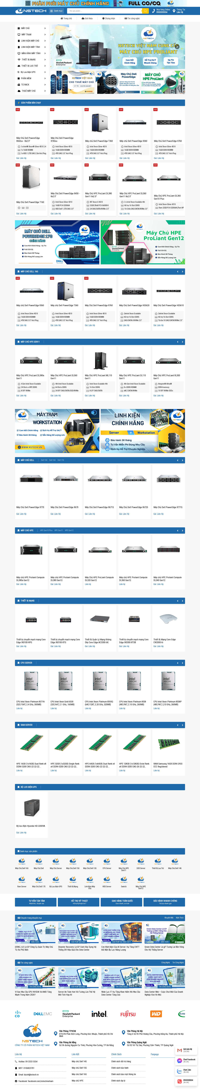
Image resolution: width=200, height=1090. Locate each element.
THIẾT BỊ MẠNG (29, 59)
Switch (124, 886)
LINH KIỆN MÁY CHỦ (30, 40)
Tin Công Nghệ (178, 963)
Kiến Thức (180, 918)
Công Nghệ (165, 963)
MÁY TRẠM (26, 34)
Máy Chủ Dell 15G (72, 868)
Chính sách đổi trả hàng (121, 1061)
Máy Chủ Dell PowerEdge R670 (64, 507)
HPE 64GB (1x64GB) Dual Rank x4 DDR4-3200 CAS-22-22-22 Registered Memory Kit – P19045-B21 (100, 768)
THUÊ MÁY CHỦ (29, 91)
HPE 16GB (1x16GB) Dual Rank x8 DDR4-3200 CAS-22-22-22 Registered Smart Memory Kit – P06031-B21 (31, 768)
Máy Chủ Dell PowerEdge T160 (30, 202)
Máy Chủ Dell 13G (89, 868)
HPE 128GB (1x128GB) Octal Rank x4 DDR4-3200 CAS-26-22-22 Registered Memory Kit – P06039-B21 (134, 768)
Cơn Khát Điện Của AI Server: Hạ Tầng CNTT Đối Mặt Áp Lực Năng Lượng (120, 948)
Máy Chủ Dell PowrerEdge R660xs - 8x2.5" (28, 139)
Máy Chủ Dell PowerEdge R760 (168, 141)
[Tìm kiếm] (145, 11)
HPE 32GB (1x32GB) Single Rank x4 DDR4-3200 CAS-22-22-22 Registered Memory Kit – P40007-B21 (65, 768)
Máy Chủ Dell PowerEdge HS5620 (134, 305)
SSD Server (141, 868)
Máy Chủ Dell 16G (29, 271)
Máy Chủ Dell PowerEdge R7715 (167, 507)
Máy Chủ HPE (27, 530)
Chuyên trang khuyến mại (31, 918)
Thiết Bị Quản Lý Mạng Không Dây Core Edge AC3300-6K (98, 641)
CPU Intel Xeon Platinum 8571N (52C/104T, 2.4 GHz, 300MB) (30, 703)
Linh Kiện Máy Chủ (90, 887)
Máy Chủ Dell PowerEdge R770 (30, 507)
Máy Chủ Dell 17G (38, 886)
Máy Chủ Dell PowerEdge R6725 (133, 507)
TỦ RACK (25, 84)
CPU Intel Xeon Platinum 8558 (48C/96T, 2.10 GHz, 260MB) (132, 703)
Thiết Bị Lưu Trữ (158, 868)
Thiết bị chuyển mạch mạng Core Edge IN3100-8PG (31, 641)
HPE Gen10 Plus (46, 530)
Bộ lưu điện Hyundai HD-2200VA (30, 826)
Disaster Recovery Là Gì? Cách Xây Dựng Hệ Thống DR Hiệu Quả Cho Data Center (77, 948)
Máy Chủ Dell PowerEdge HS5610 (168, 305)
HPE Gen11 (59, 530)
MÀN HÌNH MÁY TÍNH (30, 53)
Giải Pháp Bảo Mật (78, 942)
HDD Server (107, 886)
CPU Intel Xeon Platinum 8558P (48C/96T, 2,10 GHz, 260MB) (167, 703)
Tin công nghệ (133, 18)
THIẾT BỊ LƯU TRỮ (29, 66)
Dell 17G (61, 460)
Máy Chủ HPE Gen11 (30, 342)
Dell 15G (44, 460)
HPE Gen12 (69, 530)
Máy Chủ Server (56, 868)
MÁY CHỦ (25, 28)
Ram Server (26, 725)
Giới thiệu (88, 18)
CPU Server (26, 663)
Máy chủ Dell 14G (79, 1061)
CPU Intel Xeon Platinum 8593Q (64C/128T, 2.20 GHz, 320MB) (99, 703)
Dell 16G (52, 460)
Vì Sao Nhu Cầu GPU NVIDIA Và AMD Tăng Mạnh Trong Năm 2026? (33, 993)
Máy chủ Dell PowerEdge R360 (133, 141)
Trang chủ (67, 18)
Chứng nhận (109, 18)
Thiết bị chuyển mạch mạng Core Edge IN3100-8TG (65, 641)
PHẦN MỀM (26, 78)
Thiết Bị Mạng (27, 601)
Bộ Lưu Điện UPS (28, 72)
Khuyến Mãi (169, 918)
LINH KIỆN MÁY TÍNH (30, 47)
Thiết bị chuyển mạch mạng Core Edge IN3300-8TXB (133, 641)
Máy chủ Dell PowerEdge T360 (99, 141)
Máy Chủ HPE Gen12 (141, 887)
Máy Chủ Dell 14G (174, 868)
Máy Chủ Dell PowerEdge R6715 (99, 507)
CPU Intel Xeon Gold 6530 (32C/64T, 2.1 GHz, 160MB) (62, 703)
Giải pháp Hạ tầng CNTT (121, 942)
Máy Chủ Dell (27, 460)
